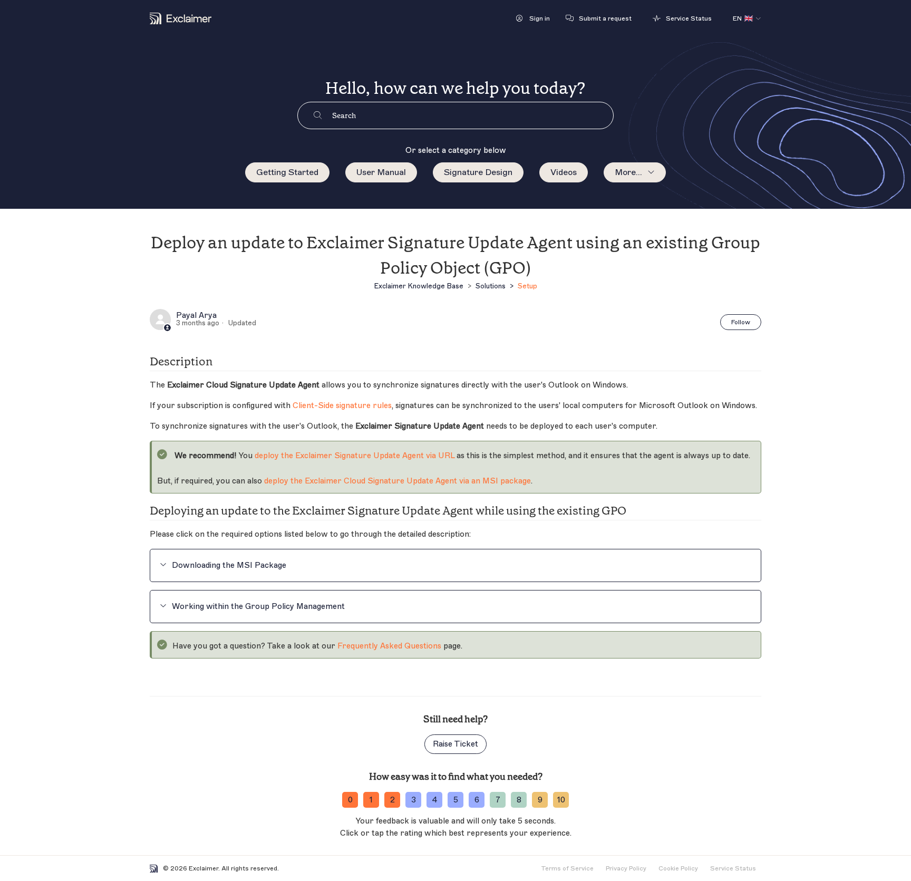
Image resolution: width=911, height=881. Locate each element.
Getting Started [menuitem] (287, 172)
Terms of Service (567, 868)
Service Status (733, 868)
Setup (527, 286)
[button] (533, 18)
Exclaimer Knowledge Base (418, 286)
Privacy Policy (626, 868)
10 (561, 800)
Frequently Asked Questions (389, 646)
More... (628, 172)
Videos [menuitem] (563, 172)
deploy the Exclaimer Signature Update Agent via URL (354, 456)
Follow (740, 322)
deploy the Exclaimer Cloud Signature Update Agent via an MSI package (397, 481)
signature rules (342, 406)
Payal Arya (196, 316)
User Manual (381, 172)
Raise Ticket (455, 744)
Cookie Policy (678, 868)
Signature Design (478, 172)
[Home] (180, 18)
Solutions (491, 286)
